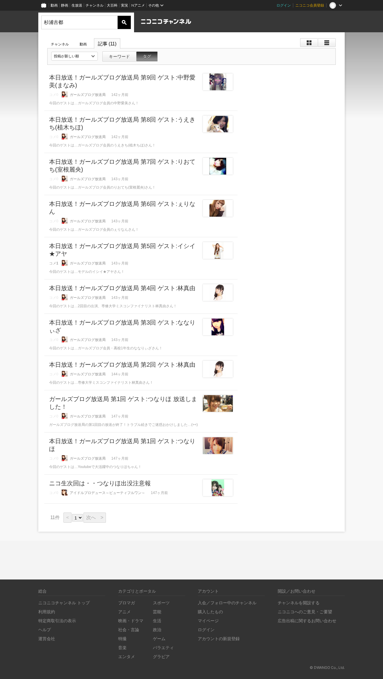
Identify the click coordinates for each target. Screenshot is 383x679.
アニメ (124, 611)
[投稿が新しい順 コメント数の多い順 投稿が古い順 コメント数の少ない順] (74, 56)
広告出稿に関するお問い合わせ (307, 620)
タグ (147, 56)
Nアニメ (138, 5)
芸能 (157, 611)
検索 (124, 22)
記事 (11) (107, 43)
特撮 (122, 638)
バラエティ (163, 647)
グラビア (161, 656)
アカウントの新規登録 (219, 638)
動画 (54, 5)
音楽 (122, 647)
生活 (157, 620)
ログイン (283, 5)
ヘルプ (44, 629)
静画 (64, 5)
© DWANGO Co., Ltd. (327, 667)
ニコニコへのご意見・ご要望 (305, 611)
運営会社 (46, 638)
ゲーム (159, 638)
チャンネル (95, 5)
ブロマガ (126, 602)
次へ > (94, 517)
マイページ (208, 620)
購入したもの (210, 611)
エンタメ (126, 656)
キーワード (119, 56)
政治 (157, 629)
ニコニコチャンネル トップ (64, 602)
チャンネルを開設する (299, 602)
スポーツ (161, 602)
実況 (124, 5)
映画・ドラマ (130, 620)
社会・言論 (128, 629)
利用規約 (46, 611)
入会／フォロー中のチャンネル (227, 602)
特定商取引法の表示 (57, 620)
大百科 (112, 5)
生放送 (77, 5)
